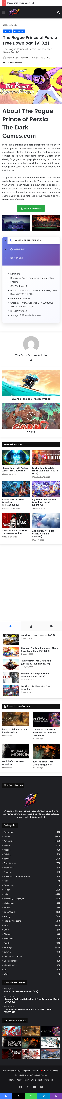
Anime (7, 845)
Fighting (7, 872)
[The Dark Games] (14, 12)
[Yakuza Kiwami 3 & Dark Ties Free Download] (16, 520)
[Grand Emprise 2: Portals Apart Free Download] (16, 457)
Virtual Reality (10, 965)
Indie (6, 894)
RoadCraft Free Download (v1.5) (38, 635)
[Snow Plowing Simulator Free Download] (50, 1054)
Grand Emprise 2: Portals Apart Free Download (15, 469)
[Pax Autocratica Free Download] (31, 1054)
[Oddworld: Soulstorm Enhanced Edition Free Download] (46, 719)
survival (7, 952)
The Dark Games (50, 1070)
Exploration (9, 867)
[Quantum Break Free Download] (50, 1042)
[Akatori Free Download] (11, 1031)
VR (5, 970)
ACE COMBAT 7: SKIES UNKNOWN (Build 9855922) (43, 534)
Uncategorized (10, 961)
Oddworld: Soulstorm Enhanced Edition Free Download (44, 732)
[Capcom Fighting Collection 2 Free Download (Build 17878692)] (11, 652)
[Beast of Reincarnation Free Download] (15, 719)
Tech (40, 1080)
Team (26, 1080)
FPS (6, 881)
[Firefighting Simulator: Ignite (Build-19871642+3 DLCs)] (46, 457)
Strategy (8, 947)
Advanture (19, 31)
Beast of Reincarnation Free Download (14, 731)
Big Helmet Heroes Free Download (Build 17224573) (44, 502)
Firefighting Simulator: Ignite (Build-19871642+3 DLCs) (45, 471)
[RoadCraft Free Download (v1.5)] (11, 639)
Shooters (8, 934)
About (19, 1080)
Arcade (7, 850)
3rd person (9, 832)
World (6, 974)
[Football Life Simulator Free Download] (11, 690)
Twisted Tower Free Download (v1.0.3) (43, 763)
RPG (6, 925)
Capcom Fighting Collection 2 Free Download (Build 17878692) (39, 649)
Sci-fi (6, 930)
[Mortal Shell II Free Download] (11, 1054)
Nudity (7, 907)
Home (8, 25)
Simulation (9, 938)
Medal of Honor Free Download (13, 763)
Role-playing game (12, 921)
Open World (9, 912)
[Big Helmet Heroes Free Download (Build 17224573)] (46, 489)
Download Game (32, 208)
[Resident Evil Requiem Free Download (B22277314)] (11, 677)
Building (7, 854)
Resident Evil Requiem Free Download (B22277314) (35, 675)
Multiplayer (9, 903)
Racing (7, 916)
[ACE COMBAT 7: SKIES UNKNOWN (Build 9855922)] (46, 520)
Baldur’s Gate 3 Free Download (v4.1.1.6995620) (13, 502)
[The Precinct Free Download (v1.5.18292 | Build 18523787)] (11, 664)
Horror (7, 890)
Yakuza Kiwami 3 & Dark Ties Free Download (14, 532)
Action (15, 25)
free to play (9, 885)
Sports (7, 943)
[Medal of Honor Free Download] (15, 751)
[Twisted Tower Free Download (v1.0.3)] (46, 751)
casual (7, 859)
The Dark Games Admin (16, 58)
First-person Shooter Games (17, 876)
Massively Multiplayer (14, 899)
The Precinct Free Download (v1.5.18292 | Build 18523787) (36, 662)
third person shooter (13, 956)
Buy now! (48, 1080)
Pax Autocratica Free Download (21, 3)
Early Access (10, 863)
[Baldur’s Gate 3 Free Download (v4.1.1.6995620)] (16, 489)
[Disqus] (31, 582)
